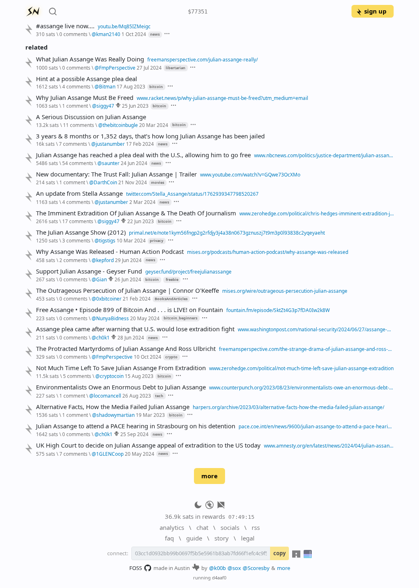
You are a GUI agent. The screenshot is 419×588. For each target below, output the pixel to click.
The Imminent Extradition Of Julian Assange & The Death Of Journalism (136, 213)
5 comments (77, 376)
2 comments (73, 260)
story (221, 538)
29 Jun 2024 (128, 260)
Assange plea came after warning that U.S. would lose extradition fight (135, 329)
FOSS (135, 568)
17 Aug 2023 (131, 86)
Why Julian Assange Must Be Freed (84, 97)
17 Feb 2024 (140, 143)
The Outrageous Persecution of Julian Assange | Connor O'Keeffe (127, 290)
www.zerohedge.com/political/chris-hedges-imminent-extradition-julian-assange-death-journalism (316, 213)
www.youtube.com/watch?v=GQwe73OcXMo (250, 174)
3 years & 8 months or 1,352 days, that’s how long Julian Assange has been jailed (150, 136)
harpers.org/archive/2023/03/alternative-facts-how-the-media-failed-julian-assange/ (288, 407)
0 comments (73, 34)
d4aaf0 (219, 577)
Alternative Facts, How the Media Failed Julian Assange (112, 406)
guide (194, 538)
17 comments (77, 221)
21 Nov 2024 (132, 182)
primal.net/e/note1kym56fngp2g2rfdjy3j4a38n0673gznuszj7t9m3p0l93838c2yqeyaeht (227, 232)
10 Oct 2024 (147, 356)
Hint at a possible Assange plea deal (86, 78)
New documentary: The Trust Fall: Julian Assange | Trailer (116, 174)
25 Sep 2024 (134, 434)
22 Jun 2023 (140, 221)
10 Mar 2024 (131, 240)
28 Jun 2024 (130, 337)
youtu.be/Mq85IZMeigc (124, 26)
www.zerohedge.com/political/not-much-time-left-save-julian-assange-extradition (301, 368)
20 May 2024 (145, 318)
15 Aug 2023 (139, 376)
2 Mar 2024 (142, 202)
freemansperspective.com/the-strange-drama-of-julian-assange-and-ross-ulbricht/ (306, 349)
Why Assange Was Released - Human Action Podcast (110, 251)
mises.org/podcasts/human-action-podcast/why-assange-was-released (267, 252)
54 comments (77, 163)
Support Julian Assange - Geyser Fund (89, 271)
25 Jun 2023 (135, 105)
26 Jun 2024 (128, 279)
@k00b (217, 568)
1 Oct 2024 (134, 34)
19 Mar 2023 (150, 415)
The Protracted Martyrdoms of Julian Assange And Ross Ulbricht (126, 348)
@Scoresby (256, 568)
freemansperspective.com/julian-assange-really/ (202, 59)
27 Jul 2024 (149, 67)
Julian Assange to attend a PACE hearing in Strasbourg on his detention (135, 426)
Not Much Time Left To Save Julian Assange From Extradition (121, 367)
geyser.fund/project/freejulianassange (188, 271)
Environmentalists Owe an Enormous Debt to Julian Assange (121, 387)
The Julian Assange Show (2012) (81, 232)
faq (169, 538)
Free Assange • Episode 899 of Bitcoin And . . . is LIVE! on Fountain (129, 309)
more (209, 476)
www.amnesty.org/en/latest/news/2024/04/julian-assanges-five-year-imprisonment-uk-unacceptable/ (329, 445)
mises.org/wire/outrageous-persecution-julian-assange (284, 290)
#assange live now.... (65, 26)
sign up (375, 11)
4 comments (76, 86)
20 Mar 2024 (153, 125)
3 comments (76, 240)
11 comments (78, 125)
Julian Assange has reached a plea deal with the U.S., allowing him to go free (143, 155)
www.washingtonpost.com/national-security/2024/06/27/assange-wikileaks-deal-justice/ (316, 329)
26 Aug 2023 (136, 395)
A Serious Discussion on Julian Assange (91, 116)
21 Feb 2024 (137, 298)
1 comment (75, 105)
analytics (172, 527)
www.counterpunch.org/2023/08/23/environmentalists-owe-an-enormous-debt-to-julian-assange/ (301, 387)
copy (279, 553)
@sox (234, 568)
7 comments (73, 143)
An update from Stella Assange (79, 193)
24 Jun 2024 (134, 163)
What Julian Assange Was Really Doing (90, 59)
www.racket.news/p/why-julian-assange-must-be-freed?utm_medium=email (222, 98)
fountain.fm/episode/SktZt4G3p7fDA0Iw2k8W (278, 310)
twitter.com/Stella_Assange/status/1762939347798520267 (192, 193)
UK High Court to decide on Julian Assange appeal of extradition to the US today (148, 445)
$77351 (197, 11)
